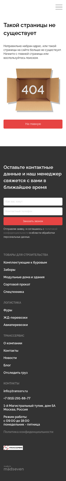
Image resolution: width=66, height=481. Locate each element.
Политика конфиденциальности (28, 432)
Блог (7, 365)
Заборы (9, 270)
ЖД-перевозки (15, 317)
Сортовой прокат (17, 284)
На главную (33, 124)
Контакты (11, 350)
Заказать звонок (33, 221)
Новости (10, 358)
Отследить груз (16, 372)
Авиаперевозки (16, 325)
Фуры (8, 310)
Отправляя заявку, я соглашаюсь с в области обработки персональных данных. (30, 233)
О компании (13, 343)
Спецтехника (14, 292)
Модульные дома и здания (24, 277)
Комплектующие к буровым (25, 262)
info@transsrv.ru (16, 391)
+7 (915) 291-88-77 (17, 398)
